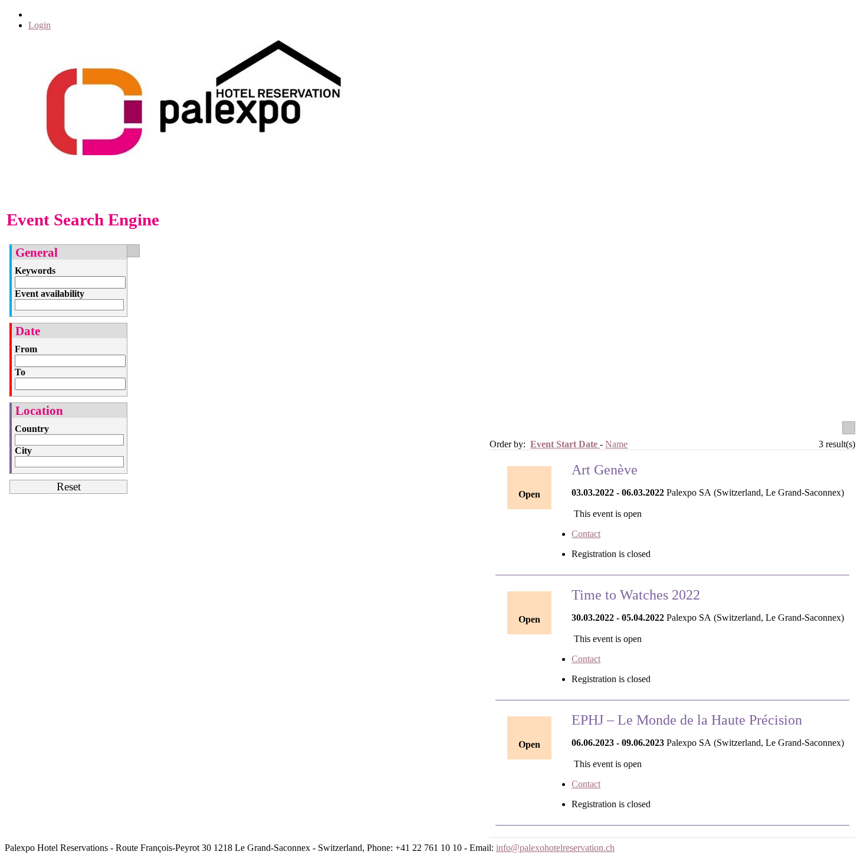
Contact (586, 534)
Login (39, 25)
